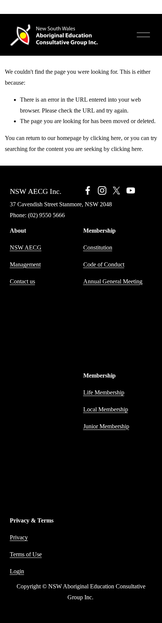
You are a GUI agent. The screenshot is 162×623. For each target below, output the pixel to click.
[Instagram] (102, 190)
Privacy (19, 537)
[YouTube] (130, 190)
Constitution (97, 247)
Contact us (22, 281)
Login (17, 571)
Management (25, 264)
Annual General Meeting (112, 281)
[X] (116, 190)
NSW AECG (25, 247)
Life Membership (103, 392)
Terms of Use (26, 554)
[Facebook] (87, 190)
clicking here (105, 138)
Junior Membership (106, 426)
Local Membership (105, 409)
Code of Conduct (103, 264)
